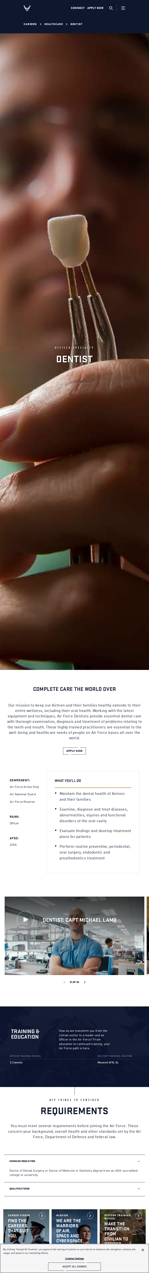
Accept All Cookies (74, 1266)
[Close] (143, 1250)
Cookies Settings (74, 1259)
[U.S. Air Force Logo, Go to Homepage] (30, 8)
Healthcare (53, 24)
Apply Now (95, 8)
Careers (30, 24)
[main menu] (123, 8)
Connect (78, 8)
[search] (110, 8)
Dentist (76, 24)
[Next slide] (84, 982)
